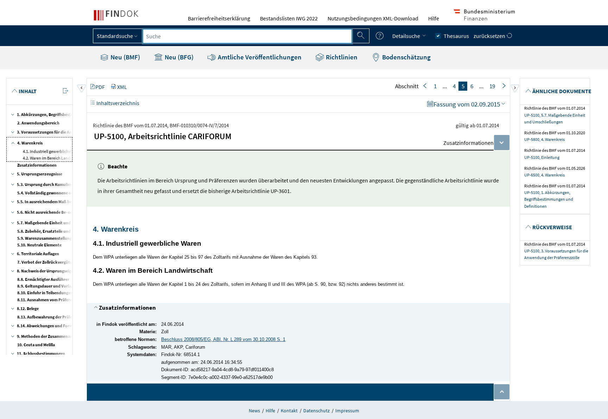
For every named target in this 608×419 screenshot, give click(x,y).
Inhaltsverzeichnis (117, 103)
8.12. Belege (28, 308)
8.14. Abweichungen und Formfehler (50, 325)
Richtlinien (340, 57)
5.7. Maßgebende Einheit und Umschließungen (60, 222)
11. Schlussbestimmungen (41, 353)
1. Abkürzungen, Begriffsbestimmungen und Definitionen (69, 114)
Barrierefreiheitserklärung (219, 18)
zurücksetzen (490, 35)
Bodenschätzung (406, 57)
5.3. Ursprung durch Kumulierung (48, 184)
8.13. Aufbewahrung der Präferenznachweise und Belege (69, 317)
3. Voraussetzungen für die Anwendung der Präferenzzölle (70, 132)
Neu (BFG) (178, 57)
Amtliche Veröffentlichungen (259, 57)
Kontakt (289, 410)
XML (122, 86)
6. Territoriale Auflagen (38, 253)
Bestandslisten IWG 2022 (289, 18)
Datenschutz (316, 410)
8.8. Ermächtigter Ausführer (43, 279)
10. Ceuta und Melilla (36, 344)
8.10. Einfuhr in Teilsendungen (45, 292)
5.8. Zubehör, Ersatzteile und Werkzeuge (54, 231)
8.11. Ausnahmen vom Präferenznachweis (55, 299)
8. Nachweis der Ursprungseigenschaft (52, 270)
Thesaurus (456, 35)
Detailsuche (406, 35)
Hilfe (433, 18)
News (254, 410)
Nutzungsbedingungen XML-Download (373, 18)
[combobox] (247, 36)
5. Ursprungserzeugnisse (39, 173)
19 (492, 86)
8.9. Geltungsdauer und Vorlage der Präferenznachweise (69, 286)
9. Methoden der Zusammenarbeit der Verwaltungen (65, 336)
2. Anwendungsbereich (38, 122)
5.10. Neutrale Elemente (39, 244)
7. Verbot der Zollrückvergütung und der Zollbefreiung (67, 262)
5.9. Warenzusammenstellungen (46, 238)
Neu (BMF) (124, 57)
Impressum (347, 410)
